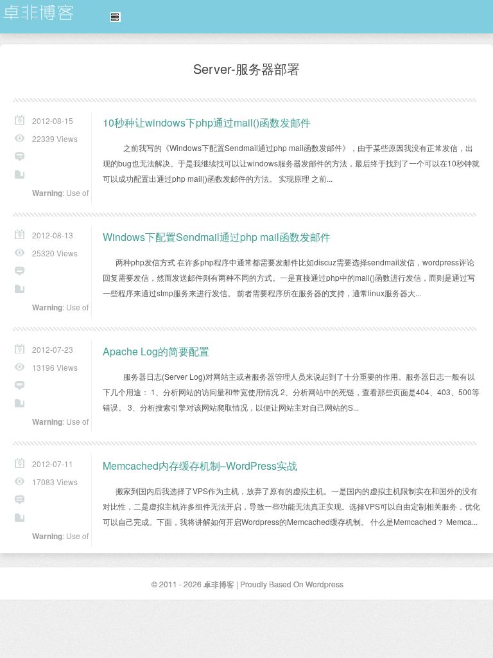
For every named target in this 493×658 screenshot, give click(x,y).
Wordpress (324, 583)
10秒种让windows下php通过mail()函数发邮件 (207, 122)
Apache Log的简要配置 (156, 351)
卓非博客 (38, 13)
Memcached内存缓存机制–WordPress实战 (200, 465)
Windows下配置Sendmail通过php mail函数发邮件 (217, 236)
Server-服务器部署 (246, 68)
